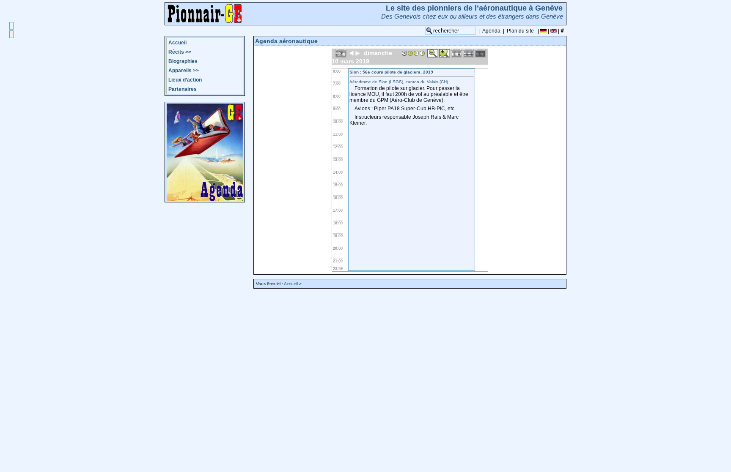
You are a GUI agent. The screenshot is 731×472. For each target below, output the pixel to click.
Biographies (183, 61)
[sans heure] (404, 52)
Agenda (491, 31)
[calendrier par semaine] (468, 52)
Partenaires (182, 89)
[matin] (416, 52)
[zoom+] (445, 52)
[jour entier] (410, 52)
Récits (179, 52)
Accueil (177, 43)
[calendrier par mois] (480, 52)
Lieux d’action (185, 80)
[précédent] (352, 52)
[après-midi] (422, 52)
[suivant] (357, 52)
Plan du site (520, 31)
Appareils (183, 71)
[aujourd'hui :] (341, 52)
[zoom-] (433, 52)
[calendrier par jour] (456, 52)
